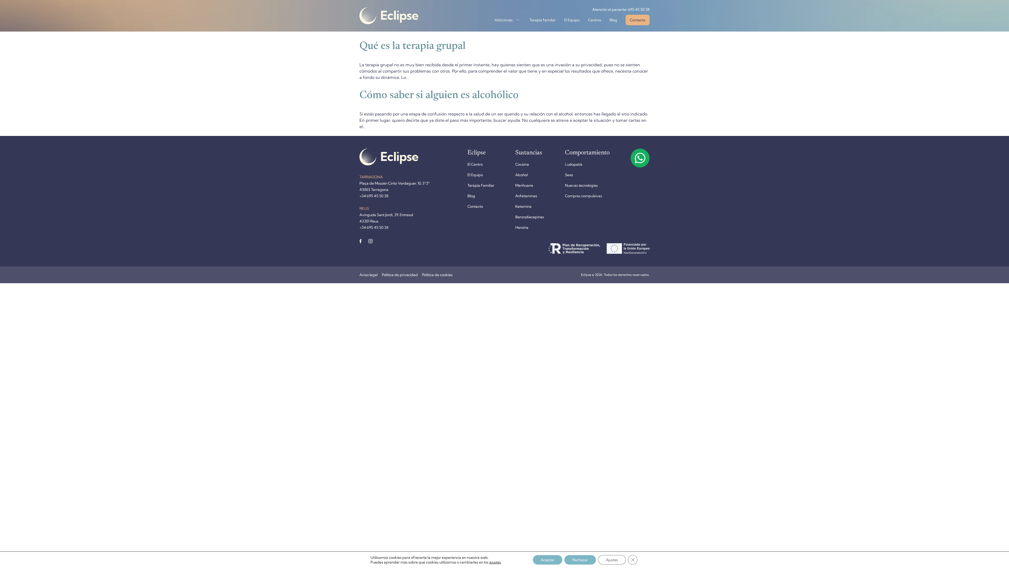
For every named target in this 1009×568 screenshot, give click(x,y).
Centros (594, 20)
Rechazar (580, 559)
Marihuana (524, 185)
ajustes (495, 562)
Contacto (637, 20)
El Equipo (572, 20)
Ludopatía (573, 164)
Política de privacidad (400, 274)
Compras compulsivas (583, 196)
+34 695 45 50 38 (373, 196)
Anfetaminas (526, 196)
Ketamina (523, 206)
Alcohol (521, 175)
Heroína (521, 227)
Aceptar (547, 559)
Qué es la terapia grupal (412, 46)
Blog (613, 20)
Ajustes (612, 559)
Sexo (569, 175)
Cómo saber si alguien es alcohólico (439, 95)
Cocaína (522, 164)
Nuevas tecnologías (581, 185)
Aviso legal (368, 274)
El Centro (475, 164)
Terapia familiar (542, 20)
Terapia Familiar (480, 185)
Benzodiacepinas (529, 217)
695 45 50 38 (639, 9)
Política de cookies (437, 274)
